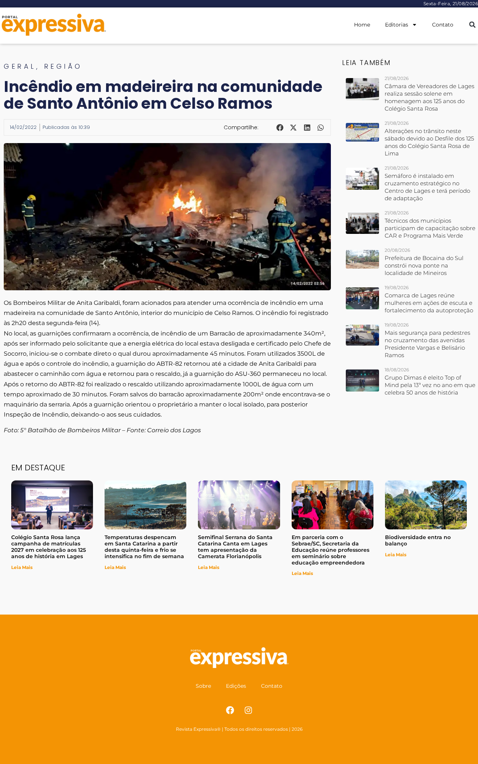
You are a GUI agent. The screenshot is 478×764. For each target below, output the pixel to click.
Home (362, 24)
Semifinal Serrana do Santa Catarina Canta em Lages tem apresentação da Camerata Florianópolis (235, 546)
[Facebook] (230, 710)
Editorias (396, 24)
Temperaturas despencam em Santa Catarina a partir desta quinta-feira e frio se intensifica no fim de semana (144, 546)
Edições (236, 686)
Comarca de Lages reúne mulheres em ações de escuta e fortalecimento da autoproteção (429, 303)
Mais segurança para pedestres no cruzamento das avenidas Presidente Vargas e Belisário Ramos (427, 344)
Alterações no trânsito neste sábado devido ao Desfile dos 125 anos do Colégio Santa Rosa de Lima (429, 142)
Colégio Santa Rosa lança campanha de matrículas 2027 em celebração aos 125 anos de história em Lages (48, 546)
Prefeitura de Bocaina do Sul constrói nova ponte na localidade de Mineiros (424, 265)
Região (63, 66)
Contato (442, 24)
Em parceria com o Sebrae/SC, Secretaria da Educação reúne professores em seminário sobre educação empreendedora (330, 550)
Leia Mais (21, 567)
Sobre (203, 686)
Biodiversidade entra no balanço (418, 540)
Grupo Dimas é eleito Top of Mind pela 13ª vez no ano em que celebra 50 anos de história (430, 385)
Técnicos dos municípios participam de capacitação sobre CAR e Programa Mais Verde (430, 228)
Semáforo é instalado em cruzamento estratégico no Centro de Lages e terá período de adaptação (427, 187)
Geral (20, 66)
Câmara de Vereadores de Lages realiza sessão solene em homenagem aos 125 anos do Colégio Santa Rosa (429, 97)
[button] (472, 25)
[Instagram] (248, 710)
